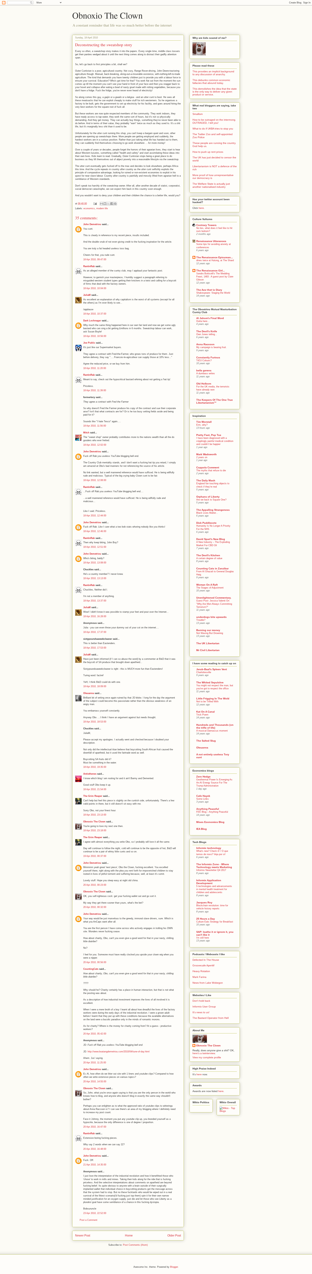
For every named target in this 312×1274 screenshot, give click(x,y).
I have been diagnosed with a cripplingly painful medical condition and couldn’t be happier (214, 441)
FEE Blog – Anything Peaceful (212, 811)
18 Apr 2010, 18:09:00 (94, 686)
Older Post (174, 1235)
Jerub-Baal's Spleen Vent (211, 669)
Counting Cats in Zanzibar (212, 568)
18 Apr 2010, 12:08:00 (94, 480)
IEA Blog (201, 828)
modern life (102, 208)
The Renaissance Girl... (210, 270)
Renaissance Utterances (211, 241)
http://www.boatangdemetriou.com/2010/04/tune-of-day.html (119, 1051)
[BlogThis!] (105, 203)
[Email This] (101, 203)
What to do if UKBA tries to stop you (212, 128)
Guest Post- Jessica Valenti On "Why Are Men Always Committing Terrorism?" (214, 603)
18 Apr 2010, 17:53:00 (94, 647)
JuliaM (87, 295)
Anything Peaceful (207, 808)
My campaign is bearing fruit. (211, 347)
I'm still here (202, 937)
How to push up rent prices (207, 151)
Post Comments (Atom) (135, 1245)
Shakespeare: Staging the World (213, 292)
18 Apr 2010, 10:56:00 (94, 336)
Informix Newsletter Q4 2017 (211, 870)
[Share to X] (108, 203)
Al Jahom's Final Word (210, 318)
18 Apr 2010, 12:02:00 (94, 444)
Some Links (202, 799)
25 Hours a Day (205, 918)
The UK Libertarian (207, 643)
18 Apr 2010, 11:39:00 (94, 390)
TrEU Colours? (204, 360)
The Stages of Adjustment (210, 587)
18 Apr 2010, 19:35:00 (94, 767)
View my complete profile (206, 1057)
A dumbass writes (205, 373)
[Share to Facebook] (112, 203)
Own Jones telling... (206, 334)
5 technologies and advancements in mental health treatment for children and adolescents (214, 889)
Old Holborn (203, 383)
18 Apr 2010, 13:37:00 (94, 600)
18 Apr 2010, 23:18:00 (94, 830)
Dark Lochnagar (92, 320)
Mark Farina (199, 977)
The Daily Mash (205, 480)
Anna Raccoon (205, 344)
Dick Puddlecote (206, 522)
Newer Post (82, 1235)
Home (129, 1235)
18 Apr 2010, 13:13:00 (94, 578)
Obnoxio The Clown (107, 15)
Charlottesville (203, 672)
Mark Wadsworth (206, 454)
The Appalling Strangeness (213, 509)
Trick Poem (202, 714)
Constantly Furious (208, 357)
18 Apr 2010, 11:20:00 (94, 368)
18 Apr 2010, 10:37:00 (94, 313)
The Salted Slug (206, 740)
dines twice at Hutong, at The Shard (215, 260)
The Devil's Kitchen (208, 555)
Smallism (197, 114)
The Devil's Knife (206, 331)
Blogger (174, 1267)
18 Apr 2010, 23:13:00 (94, 814)
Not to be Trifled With (207, 701)
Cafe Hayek (203, 795)
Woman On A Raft (207, 584)
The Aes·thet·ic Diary (209, 289)
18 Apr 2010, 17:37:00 (94, 632)
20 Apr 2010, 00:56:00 (94, 962)
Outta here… (203, 321)
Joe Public (89, 342)
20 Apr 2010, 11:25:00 (94, 1062)
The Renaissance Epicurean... (214, 257)
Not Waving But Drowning (209, 633)
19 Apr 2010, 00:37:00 (94, 856)
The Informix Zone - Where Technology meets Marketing (214, 866)
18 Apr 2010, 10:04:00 (94, 288)
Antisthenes (89, 773)
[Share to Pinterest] (115, 203)
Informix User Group (204, 1006)
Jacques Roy (204, 902)
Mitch (86, 432)
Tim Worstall (204, 421)
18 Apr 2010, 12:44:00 (94, 515)
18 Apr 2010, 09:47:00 (94, 259)
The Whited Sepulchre (210, 682)
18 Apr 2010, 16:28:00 (94, 616)
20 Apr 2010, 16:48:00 (94, 1149)
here (201, 208)
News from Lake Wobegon (207, 982)
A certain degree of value (209, 558)
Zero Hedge (203, 776)
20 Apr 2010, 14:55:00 (94, 1081)
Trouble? (200, 620)
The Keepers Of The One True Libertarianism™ (214, 401)
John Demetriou (92, 224)
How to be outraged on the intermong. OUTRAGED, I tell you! (214, 121)
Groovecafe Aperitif (203, 965)
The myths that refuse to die (211, 470)
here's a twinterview (203, 1053)
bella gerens (203, 370)
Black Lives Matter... (207, 512)
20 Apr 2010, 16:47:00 (94, 1126)
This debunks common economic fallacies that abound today (211, 81)
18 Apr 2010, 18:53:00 (94, 721)
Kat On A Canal (205, 711)
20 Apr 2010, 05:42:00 (94, 1033)
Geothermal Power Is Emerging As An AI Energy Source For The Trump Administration (214, 782)
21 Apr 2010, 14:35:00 (94, 1164)
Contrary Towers (206, 225)
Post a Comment (88, 1220)
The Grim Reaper (92, 796)
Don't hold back (201, 1000)
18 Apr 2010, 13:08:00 (94, 562)
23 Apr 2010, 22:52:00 (94, 1213)
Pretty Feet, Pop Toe (208, 435)
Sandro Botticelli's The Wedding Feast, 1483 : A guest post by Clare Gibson (214, 276)
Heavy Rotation (201, 971)
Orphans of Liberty (208, 496)
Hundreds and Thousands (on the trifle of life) (214, 726)
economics (89, 208)
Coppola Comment (207, 467)
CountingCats (90, 969)
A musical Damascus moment (212, 730)
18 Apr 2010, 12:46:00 (94, 531)
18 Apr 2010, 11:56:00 (94, 425)
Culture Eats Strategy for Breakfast (214, 921)
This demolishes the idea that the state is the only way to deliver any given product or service (214, 91)
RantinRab (89, 266)
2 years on (201, 457)
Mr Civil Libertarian (208, 650)
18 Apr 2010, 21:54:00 (94, 789)
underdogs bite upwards (211, 617)
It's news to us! (200, 1012)
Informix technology (208, 848)
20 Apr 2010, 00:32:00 (94, 907)
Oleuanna (88, 693)
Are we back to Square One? (211, 499)
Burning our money (208, 630)
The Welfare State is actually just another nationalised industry (211, 185)
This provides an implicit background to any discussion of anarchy (213, 73)
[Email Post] (95, 203)
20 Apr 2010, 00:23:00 (94, 885)
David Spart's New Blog (210, 539)
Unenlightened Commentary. (213, 597)
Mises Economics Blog (210, 822)
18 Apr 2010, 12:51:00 (94, 547)
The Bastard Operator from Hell (210, 1017)
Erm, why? (201, 424)
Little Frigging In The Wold (212, 698)
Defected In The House (205, 959)
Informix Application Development (208, 882)
